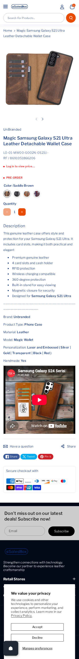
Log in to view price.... (20, 166)
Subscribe (61, 531)
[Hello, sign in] (62, 7)
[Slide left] (36, 119)
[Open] (10, 648)
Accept (37, 627)
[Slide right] (43, 119)
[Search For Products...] (71, 18)
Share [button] (71, 446)
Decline (37, 637)
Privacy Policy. (21, 615)
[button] (6, 6)
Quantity (9, 203)
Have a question (22, 446)
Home (7, 30)
